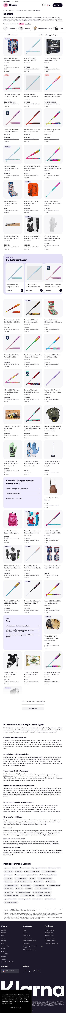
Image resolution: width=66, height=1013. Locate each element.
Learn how (28, 24)
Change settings (15, 1007)
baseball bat (9, 740)
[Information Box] (17, 35)
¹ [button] (11, 68)
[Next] (60, 28)
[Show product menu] (61, 14)
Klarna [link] (5, 10)
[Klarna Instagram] (39, 971)
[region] (16, 1001)
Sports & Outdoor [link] (21, 10)
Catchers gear (8, 776)
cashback (6, 824)
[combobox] (52, 35)
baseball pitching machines (42, 788)
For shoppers (6, 1)
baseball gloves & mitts (35, 757)
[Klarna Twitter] (34, 971)
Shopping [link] (11, 10)
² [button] (31, 69)
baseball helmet (10, 805)
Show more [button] (33, 708)
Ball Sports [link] (31, 10)
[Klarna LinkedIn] (30, 971)
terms (12, 909)
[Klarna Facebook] (25, 971)
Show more (59, 21)
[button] (48, 5)
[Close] (29, 992)
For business (15, 1)
